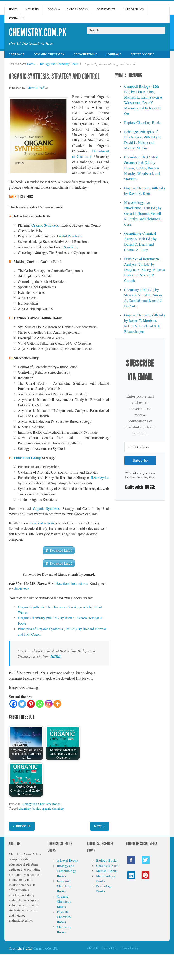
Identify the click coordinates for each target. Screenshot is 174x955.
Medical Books (106, 870)
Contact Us (17, 18)
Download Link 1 (61, 550)
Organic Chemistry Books (64, 901)
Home (13, 9)
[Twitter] (22, 704)
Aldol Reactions (70, 236)
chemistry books (29, 808)
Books (52, 9)
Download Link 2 (61, 563)
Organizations (85, 54)
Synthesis (71, 246)
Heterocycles (100, 477)
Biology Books (77, 9)
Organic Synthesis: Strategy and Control (54, 76)
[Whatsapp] (40, 704)
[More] (57, 704)
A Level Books (67, 860)
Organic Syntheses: (45, 225)
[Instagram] (49, 704)
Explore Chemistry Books (142, 122)
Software (17, 54)
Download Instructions (71, 583)
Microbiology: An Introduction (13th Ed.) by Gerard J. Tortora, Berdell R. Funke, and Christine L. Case (143, 213)
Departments (106, 9)
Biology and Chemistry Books (59, 64)
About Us (32, 9)
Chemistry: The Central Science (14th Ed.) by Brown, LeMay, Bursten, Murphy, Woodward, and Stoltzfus (142, 168)
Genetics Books (107, 865)
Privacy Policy (129, 948)
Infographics (134, 9)
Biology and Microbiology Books (66, 870)
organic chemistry (53, 808)
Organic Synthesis (46, 508)
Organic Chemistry (49, 54)
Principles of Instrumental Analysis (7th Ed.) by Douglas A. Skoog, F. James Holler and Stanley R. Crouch (144, 269)
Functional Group (27, 457)
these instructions (42, 523)
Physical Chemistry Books (64, 916)
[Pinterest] (31, 704)
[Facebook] (13, 704)
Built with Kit (140, 487)
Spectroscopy (142, 54)
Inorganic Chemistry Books (64, 886)
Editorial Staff (35, 88)
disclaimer (21, 588)
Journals (113, 54)
